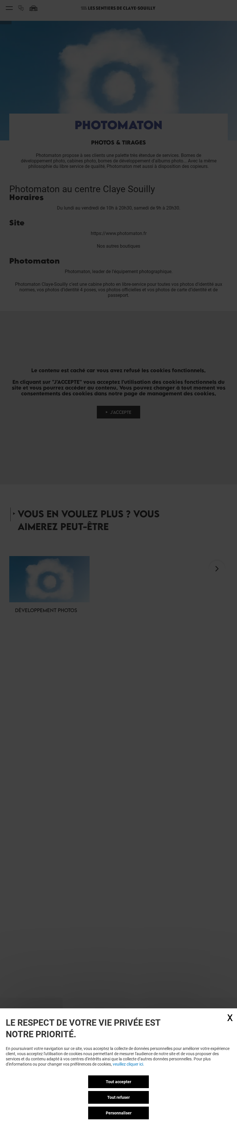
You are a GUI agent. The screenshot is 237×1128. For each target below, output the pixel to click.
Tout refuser (118, 1097)
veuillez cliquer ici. (128, 1064)
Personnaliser (119, 1113)
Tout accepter (118, 1081)
